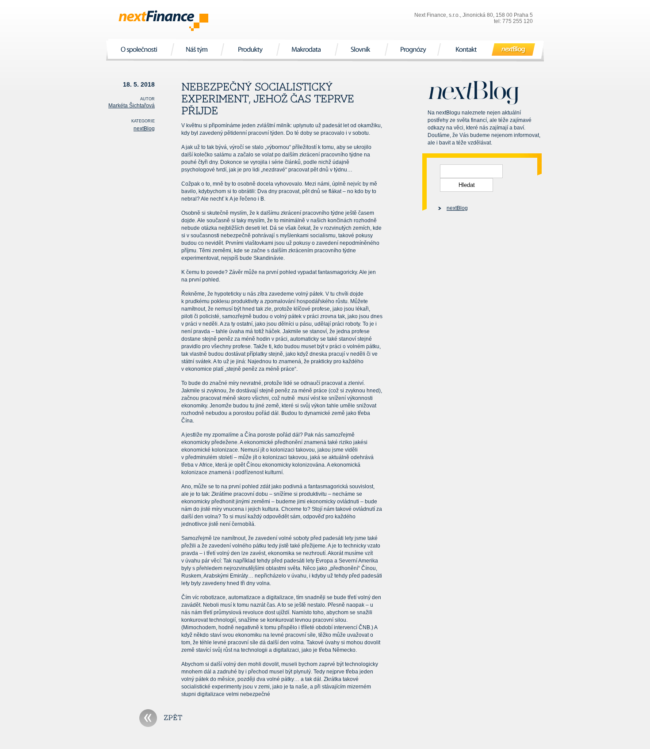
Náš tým (197, 49)
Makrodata (307, 49)
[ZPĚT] (161, 718)
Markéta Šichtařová (131, 106)
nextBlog (514, 49)
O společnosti (140, 49)
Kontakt (466, 49)
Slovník (361, 49)
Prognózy (413, 49)
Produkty (250, 49)
